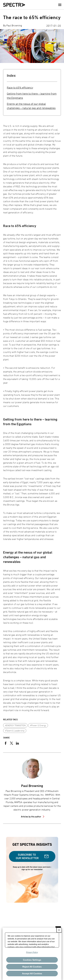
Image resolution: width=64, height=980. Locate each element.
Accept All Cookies (32, 973)
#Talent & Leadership (14, 730)
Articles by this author (31, 816)
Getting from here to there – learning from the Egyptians (32, 95)
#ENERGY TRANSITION (15, 725)
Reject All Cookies (32, 966)
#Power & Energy (38, 725)
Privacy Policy (32, 952)
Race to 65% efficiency (20, 87)
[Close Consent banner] (59, 930)
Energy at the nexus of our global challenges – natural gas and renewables (31, 106)
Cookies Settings (32, 960)
